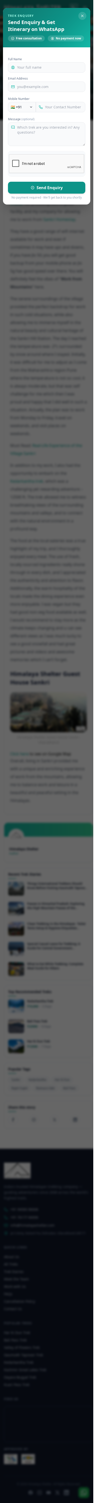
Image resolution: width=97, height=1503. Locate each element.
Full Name (15, 59)
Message (21, 119)
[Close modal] (82, 16)
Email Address (18, 79)
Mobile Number (19, 99)
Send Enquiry (50, 187)
